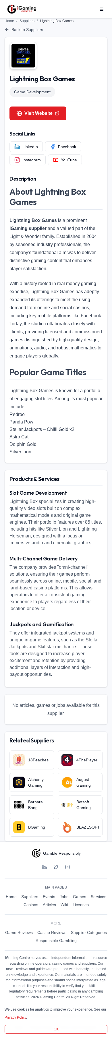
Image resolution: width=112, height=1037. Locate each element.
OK (56, 1029)
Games (79, 896)
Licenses (81, 904)
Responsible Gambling (56, 940)
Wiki (64, 904)
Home (9, 21)
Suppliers (27, 21)
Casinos (31, 904)
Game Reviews (19, 932)
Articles (49, 904)
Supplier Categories (89, 932)
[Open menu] (101, 9)
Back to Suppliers (27, 29)
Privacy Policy (15, 1017)
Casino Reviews (51, 932)
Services (98, 896)
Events (49, 896)
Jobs (64, 896)
